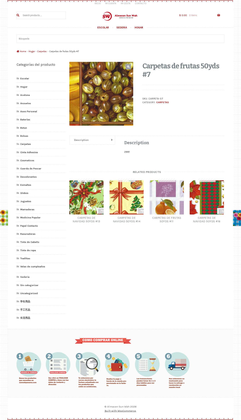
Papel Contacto (29, 225)
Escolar (103, 27)
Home (23, 51)
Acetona (25, 95)
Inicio (98, 3)
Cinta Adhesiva (29, 152)
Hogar (139, 27)
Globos (24, 193)
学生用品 (25, 301)
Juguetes (25, 201)
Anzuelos (25, 103)
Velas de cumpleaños (32, 266)
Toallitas (25, 258)
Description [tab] (81, 140)
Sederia (121, 27)
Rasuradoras (27, 233)
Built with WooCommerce (120, 410)
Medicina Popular (30, 217)
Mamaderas (27, 209)
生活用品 (25, 317)
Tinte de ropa (28, 250)
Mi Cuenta (110, 3)
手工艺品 (25, 309)
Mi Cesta (125, 3)
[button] (128, 66)
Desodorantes (28, 176)
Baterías (25, 119)
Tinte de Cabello (29, 242)
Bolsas (24, 135)
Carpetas (42, 51)
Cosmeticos (27, 160)
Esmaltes (25, 184)
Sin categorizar (29, 285)
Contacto (140, 3)
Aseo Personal (28, 111)
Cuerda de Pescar (30, 168)
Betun (23, 127)
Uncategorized (29, 293)
